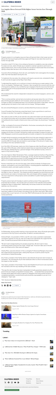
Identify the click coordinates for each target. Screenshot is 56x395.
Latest (5, 337)
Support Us (38, 383)
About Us (38, 379)
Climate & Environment (16, 6)
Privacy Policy (29, 379)
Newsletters (28, 383)
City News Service (11, 51)
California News (5, 6)
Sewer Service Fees (15, 280)
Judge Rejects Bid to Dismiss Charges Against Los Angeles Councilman (29, 314)
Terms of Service (39, 381)
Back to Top (51, 392)
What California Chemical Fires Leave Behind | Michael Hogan (22, 359)
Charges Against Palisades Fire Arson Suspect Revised (25, 306)
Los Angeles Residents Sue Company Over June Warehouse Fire (27, 323)
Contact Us (28, 381)
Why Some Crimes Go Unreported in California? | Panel (20, 341)
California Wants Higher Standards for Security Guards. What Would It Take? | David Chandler (26, 365)
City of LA (7, 280)
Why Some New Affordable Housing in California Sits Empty (21, 353)
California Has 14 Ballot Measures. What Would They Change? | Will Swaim (25, 347)
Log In (53, 2)
